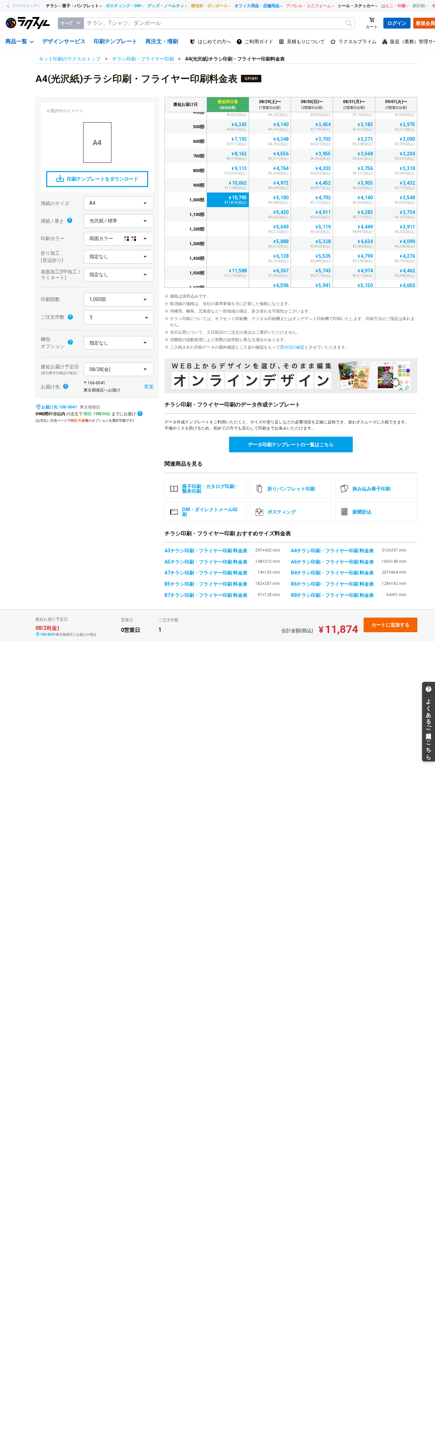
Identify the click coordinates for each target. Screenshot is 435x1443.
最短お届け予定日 (60, 369)
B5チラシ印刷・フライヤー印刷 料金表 (205, 584)
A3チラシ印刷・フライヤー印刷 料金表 (205, 550)
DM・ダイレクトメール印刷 (210, 512)
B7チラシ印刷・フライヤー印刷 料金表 (205, 595)
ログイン (396, 23)
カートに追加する (390, 624)
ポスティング (281, 512)
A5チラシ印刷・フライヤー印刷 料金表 (205, 562)
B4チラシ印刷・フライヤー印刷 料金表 (332, 572)
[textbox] (219, 23)
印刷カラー (53, 238)
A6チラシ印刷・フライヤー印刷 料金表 (332, 562)
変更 (149, 386)
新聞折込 (361, 512)
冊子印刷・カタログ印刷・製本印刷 (210, 489)
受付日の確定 (292, 347)
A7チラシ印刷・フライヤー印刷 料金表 (205, 572)
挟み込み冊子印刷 (371, 488)
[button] (119, 203)
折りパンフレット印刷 (291, 488)
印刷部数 (50, 299)
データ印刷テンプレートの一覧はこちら (291, 444)
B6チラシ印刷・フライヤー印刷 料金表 (332, 584)
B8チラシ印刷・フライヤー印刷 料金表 (332, 595)
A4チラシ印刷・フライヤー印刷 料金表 (332, 550)
